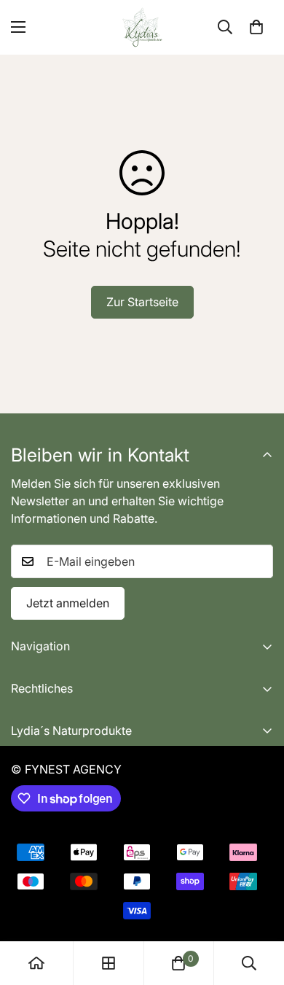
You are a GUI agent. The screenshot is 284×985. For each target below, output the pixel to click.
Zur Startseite (142, 302)
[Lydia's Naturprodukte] (142, 27)
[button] (256, 27)
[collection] (108, 963)
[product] (36, 963)
